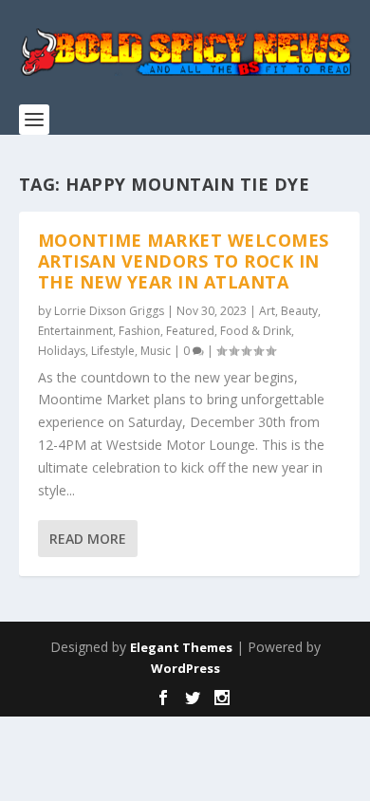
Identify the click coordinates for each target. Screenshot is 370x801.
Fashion (139, 331)
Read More (87, 539)
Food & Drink (255, 331)
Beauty (299, 311)
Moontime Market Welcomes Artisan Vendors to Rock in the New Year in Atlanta (183, 261)
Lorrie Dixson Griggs (109, 311)
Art (267, 311)
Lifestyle (113, 351)
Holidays (61, 351)
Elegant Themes (181, 647)
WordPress (185, 668)
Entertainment (75, 331)
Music (155, 351)
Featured (190, 331)
